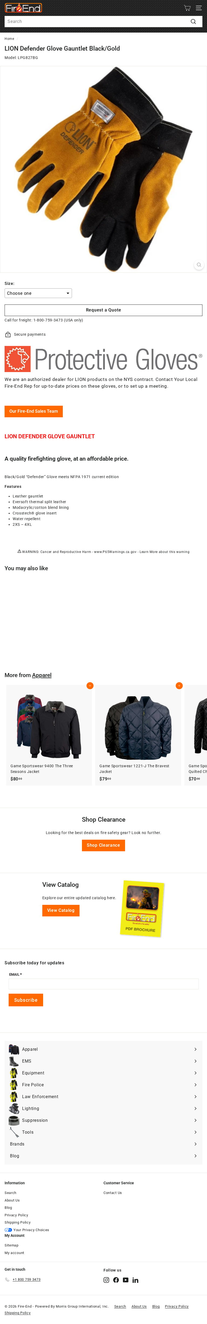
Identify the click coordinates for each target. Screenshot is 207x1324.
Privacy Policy (16, 1215)
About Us (12, 1200)
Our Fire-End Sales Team (33, 411)
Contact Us (113, 1193)
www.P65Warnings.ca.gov (115, 552)
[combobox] (103, 21)
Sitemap (12, 1245)
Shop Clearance (103, 845)
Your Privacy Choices (31, 1230)
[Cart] (187, 8)
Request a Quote (103, 310)
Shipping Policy (18, 1222)
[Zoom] (199, 265)
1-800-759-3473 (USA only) (58, 320)
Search (10, 1193)
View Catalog (61, 910)
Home (9, 39)
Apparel (41, 675)
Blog (8, 1208)
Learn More (149, 552)
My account (14, 1253)
